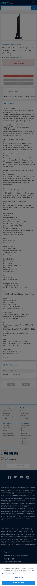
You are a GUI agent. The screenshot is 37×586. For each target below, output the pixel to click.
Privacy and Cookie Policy (9, 574)
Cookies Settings (18, 577)
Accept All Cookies (18, 582)
